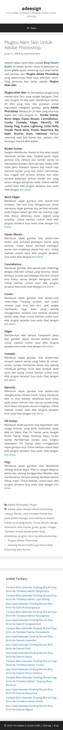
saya (41, 70)
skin (30, 536)
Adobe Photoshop (18, 504)
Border (18, 513)
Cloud (36, 522)
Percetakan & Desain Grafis (26, 725)
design (54, 522)
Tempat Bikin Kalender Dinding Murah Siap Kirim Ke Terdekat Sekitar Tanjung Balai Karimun (31, 681)
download (10, 527)
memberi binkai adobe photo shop (24, 531)
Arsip (56, 725)
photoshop (10, 536)
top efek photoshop (45, 536)
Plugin (33, 504)
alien (19, 509)
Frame (27, 527)
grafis (35, 527)
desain (45, 522)
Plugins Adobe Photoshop (23, 540)
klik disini (25, 189)
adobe (11, 509)
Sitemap (47, 725)
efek (19, 527)
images (52, 527)
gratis (43, 527)
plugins (22, 536)
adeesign (31, 8)
